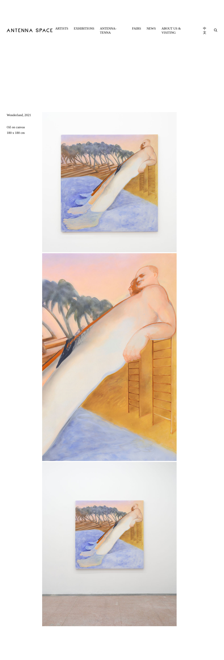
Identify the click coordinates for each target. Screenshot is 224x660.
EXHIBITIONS (84, 28)
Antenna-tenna (108, 30)
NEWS (151, 28)
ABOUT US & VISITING (171, 30)
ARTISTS (61, 28)
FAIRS (136, 28)
